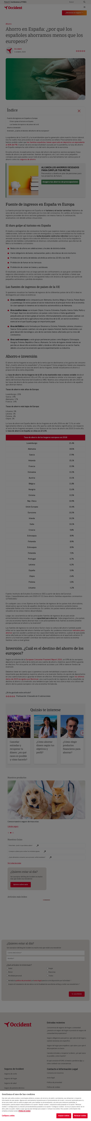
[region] (45, 1106)
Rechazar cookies (80, 1116)
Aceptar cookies (63, 1116)
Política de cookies (24, 1111)
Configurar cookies (8, 1115)
